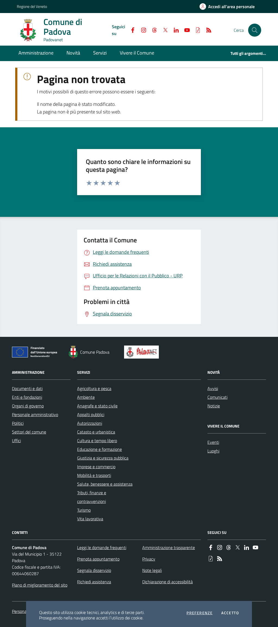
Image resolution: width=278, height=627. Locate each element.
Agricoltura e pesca (94, 388)
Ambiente (86, 397)
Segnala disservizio (94, 570)
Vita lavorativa (90, 518)
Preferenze (200, 613)
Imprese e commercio (96, 466)
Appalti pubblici (90, 414)
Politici (18, 423)
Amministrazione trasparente (168, 547)
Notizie (213, 406)
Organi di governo (28, 406)
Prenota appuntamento (98, 559)
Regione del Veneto (32, 6)
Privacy (148, 559)
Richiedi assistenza (94, 581)
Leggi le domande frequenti (101, 547)
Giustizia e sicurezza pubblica (102, 458)
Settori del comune (29, 432)
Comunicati (217, 397)
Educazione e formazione (99, 449)
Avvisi (212, 388)
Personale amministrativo (35, 414)
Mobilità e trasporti (94, 475)
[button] (254, 30)
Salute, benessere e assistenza (104, 484)
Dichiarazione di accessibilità (167, 581)
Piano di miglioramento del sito (39, 585)
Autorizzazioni (89, 423)
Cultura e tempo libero (97, 440)
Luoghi (213, 451)
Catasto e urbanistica (96, 432)
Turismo (84, 510)
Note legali (152, 570)
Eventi (213, 442)
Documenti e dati (27, 388)
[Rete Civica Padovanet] (142, 352)
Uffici (16, 440)
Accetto (230, 613)
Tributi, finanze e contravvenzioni (91, 497)
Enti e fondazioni (27, 397)
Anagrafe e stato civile (97, 406)
